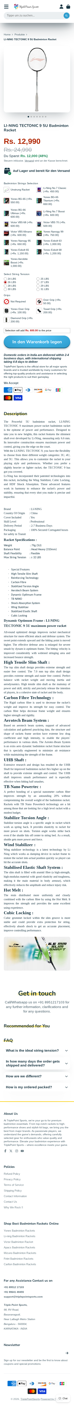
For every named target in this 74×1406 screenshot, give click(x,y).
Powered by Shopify (52, 1399)
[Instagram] (16, 1151)
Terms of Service (14, 1184)
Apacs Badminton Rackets (19, 1247)
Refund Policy (12, 1173)
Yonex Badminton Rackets (19, 1230)
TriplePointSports (30, 1399)
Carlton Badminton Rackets (20, 1264)
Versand (29, 160)
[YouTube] (22, 1151)
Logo (26, 6)
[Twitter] (11, 1151)
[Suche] (67, 16)
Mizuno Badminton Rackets (20, 1252)
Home (7, 34)
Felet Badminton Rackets (18, 1258)
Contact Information (15, 1196)
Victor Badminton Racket (18, 1241)
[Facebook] (5, 1151)
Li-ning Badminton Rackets (19, 1236)
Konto (61, 6)
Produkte (20, 34)
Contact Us (10, 1201)
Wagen (68, 6)
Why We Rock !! (13, 1207)
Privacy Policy (12, 1179)
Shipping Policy (13, 1190)
